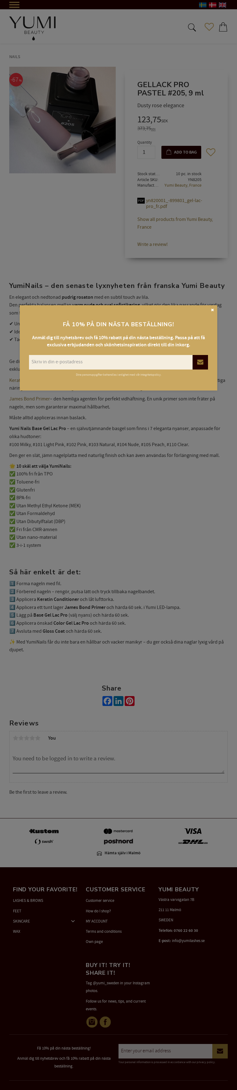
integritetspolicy (150, 375)
